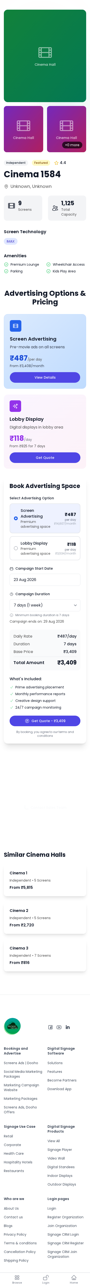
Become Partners (62, 1080)
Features (55, 1071)
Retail (8, 1136)
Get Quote (45, 457)
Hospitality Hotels (18, 1162)
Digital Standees (61, 1167)
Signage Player (60, 1149)
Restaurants (14, 1170)
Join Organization (62, 1225)
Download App (60, 1089)
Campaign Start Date (34, 568)
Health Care (14, 1153)
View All (54, 1141)
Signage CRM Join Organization (62, 1254)
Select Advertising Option (32, 498)
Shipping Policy (16, 1260)
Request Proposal (48, 822)
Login (52, 1208)
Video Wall (56, 1158)
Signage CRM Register (66, 1243)
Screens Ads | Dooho (21, 1063)
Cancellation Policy (20, 1251)
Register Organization (66, 1217)
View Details (45, 377)
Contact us (13, 1217)
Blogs (8, 1225)
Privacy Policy (15, 1234)
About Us (11, 1208)
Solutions (55, 1063)
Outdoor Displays (62, 1184)
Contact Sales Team (48, 807)
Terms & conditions (20, 1243)
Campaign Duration (32, 594)
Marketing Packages (20, 1098)
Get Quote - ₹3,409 (48, 721)
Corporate (12, 1144)
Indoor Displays (60, 1175)
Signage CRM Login (63, 1234)
